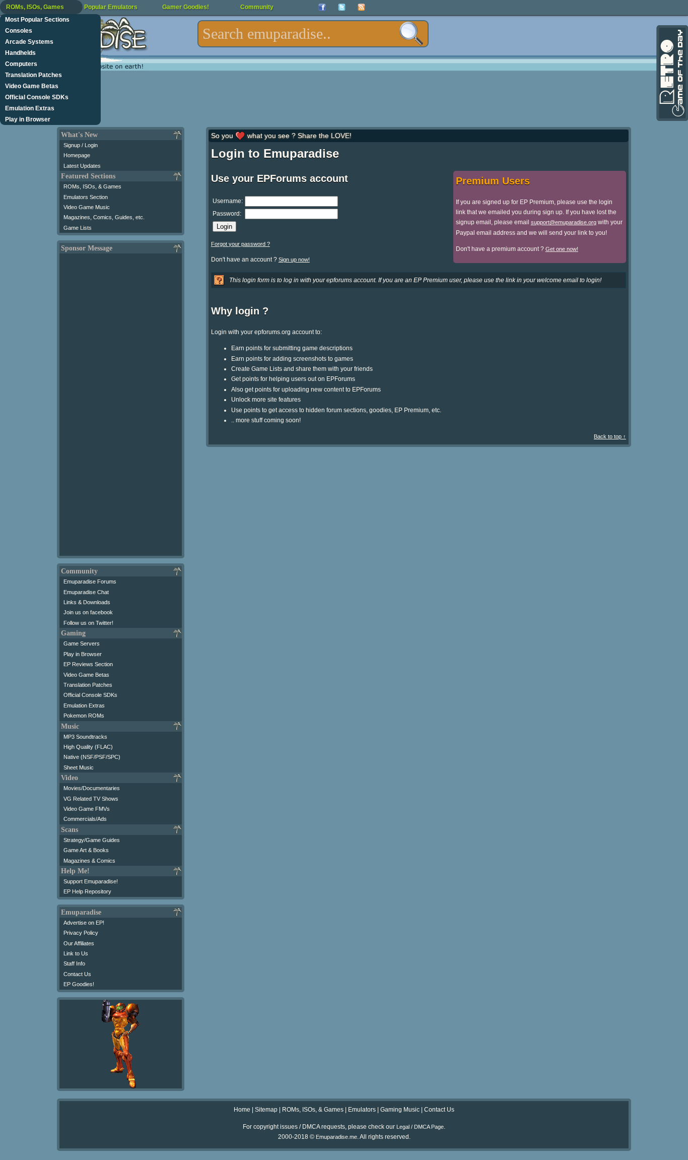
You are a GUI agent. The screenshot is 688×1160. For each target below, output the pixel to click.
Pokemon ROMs (83, 716)
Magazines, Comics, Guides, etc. (104, 217)
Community (256, 7)
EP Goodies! (78, 984)
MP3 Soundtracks (85, 737)
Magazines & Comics (89, 861)
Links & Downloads (86, 602)
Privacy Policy (80, 933)
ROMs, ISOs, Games (35, 7)
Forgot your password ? (240, 244)
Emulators (362, 1109)
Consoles (18, 30)
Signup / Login (80, 145)
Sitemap (266, 1109)
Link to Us (75, 953)
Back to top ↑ (610, 436)
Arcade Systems (29, 41)
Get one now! (561, 249)
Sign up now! (294, 259)
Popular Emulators (110, 7)
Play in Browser (27, 119)
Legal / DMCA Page (420, 1127)
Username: (228, 201)
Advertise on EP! (83, 923)
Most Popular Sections (37, 19)
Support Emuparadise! (90, 881)
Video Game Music (86, 207)
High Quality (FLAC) (88, 747)
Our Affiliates (78, 943)
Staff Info (74, 963)
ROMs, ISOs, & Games (92, 186)
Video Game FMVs (86, 809)
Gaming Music (400, 1109)
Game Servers (81, 643)
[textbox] (313, 33)
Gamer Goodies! (185, 7)
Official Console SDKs (36, 97)
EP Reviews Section (88, 664)
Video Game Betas (31, 86)
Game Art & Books (86, 850)
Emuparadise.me (336, 1137)
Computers (21, 64)
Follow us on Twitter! (88, 623)
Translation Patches (33, 75)
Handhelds (20, 52)
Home (242, 1109)
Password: (227, 213)
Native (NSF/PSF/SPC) (91, 757)
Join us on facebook (88, 612)
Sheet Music (78, 767)
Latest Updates (82, 166)
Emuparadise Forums (89, 581)
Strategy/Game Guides (91, 840)
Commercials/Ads (85, 819)
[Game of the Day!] (671, 73)
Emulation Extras (29, 108)
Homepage (76, 155)
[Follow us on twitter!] (342, 7)
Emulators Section (85, 197)
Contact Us (77, 974)
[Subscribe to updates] (361, 7)
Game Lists (77, 228)
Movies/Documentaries (91, 788)
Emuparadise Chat (86, 592)
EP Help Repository (87, 891)
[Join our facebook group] (322, 7)
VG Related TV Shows (90, 799)
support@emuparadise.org (563, 222)
